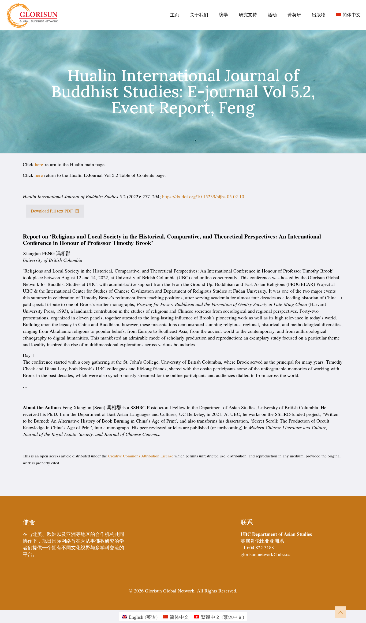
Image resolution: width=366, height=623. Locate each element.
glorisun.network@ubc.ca (265, 554)
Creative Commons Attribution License (140, 455)
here (39, 164)
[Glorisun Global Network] (32, 14)
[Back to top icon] (340, 612)
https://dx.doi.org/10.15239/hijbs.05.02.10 (203, 196)
